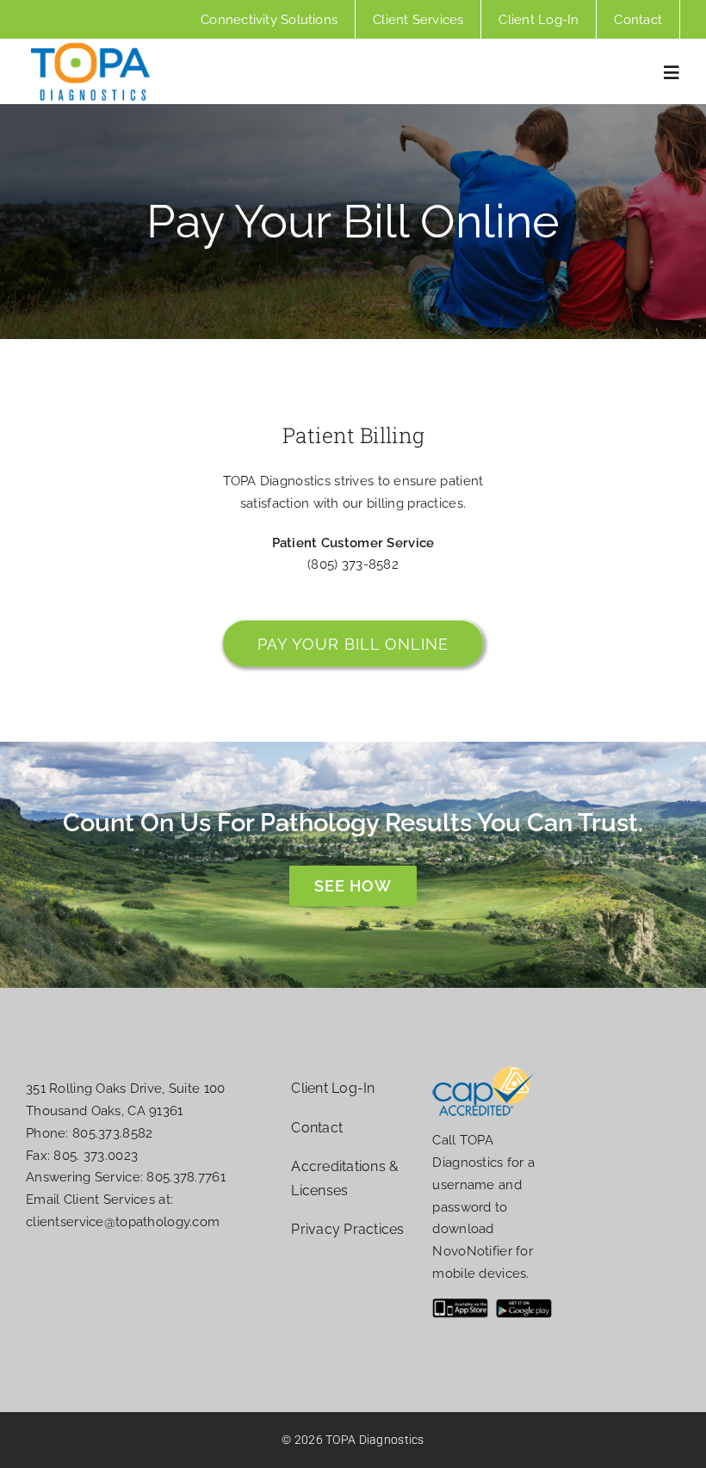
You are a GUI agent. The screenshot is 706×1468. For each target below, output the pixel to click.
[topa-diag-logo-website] (90, 48)
